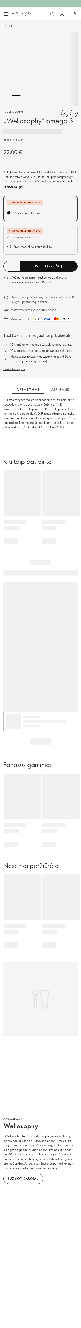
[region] (40, 69)
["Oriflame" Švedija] (21, 13)
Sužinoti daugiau (14, 369)
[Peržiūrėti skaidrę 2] (26, 99)
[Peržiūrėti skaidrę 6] (64, 99)
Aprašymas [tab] (28, 389)
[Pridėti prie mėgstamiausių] (74, 113)
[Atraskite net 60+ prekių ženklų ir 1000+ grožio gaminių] (52, 14)
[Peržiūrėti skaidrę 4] (45, 99)
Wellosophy (14, 111)
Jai (10, 26)
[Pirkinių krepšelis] (73, 13)
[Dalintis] (64, 113)
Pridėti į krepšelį (48, 266)
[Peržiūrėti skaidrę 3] (35, 99)
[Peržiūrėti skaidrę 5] (55, 99)
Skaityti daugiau (13, 187)
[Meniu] (5, 14)
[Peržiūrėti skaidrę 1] (16, 99)
